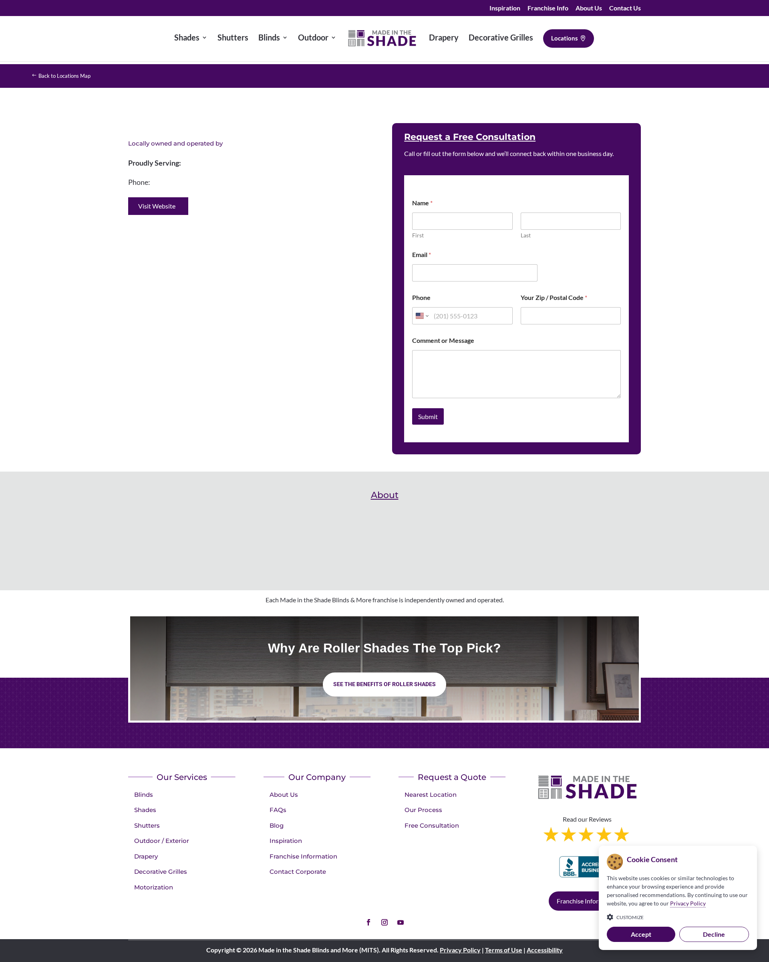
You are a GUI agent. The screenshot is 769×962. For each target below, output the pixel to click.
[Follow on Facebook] (368, 922)
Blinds (143, 794)
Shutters (147, 825)
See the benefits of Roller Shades (384, 684)
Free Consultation (432, 825)
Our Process (423, 810)
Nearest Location (431, 794)
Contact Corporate (298, 871)
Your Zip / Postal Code (554, 297)
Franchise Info (547, 8)
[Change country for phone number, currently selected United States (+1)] (421, 315)
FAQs (278, 810)
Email (421, 254)
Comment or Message (443, 340)
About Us (589, 8)
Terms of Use (503, 950)
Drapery (146, 856)
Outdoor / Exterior (161, 841)
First (418, 235)
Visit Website (156, 206)
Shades (145, 810)
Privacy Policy (460, 950)
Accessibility (545, 950)
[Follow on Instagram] (384, 922)
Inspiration (504, 8)
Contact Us (625, 8)
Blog (277, 825)
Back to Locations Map (64, 76)
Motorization (153, 887)
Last (526, 235)
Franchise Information (303, 856)
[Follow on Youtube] (400, 922)
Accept (641, 934)
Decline (714, 934)
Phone (421, 297)
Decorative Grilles (160, 871)
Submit (428, 416)
